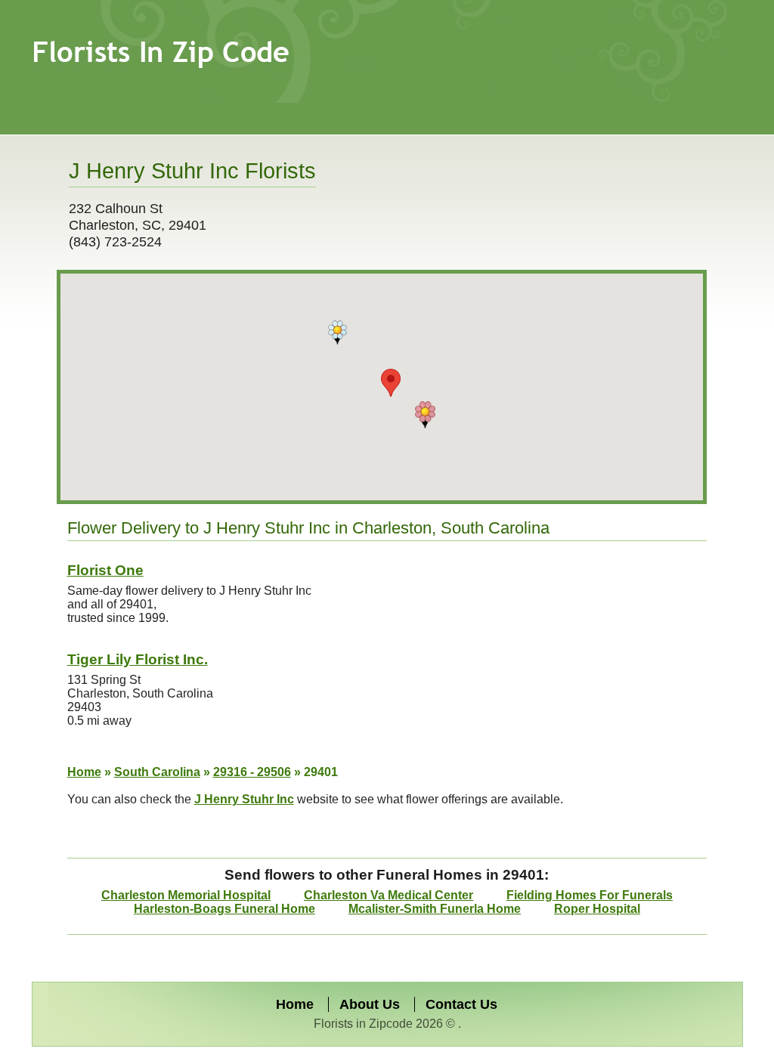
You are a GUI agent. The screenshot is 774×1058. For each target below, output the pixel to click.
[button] (337, 332)
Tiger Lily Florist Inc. (137, 659)
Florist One (105, 570)
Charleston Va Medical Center (388, 895)
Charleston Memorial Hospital (186, 895)
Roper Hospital (597, 908)
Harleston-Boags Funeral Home (224, 908)
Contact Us (461, 1004)
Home (84, 772)
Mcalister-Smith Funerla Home (434, 908)
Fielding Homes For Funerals (589, 895)
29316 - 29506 (252, 772)
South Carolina (157, 772)
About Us (369, 1004)
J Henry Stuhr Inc (244, 799)
